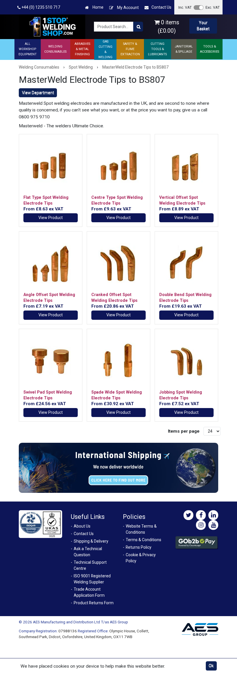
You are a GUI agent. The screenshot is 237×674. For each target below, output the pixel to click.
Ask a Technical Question (88, 551)
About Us (82, 526)
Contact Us (161, 7)
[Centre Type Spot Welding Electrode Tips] (118, 166)
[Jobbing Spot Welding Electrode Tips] (186, 360)
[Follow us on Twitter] (188, 515)
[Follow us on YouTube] (213, 525)
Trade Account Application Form (89, 592)
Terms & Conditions (143, 539)
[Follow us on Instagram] (201, 525)
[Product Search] (138, 27)
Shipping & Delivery (91, 541)
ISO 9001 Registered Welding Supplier (92, 579)
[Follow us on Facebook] (201, 515)
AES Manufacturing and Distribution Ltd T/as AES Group (80, 622)
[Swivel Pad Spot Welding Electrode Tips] (50, 360)
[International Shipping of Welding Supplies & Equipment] (118, 467)
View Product (50, 217)
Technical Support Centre (90, 565)
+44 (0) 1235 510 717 (40, 7)
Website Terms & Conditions (141, 529)
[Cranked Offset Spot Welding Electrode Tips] (118, 263)
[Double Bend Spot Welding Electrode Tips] (186, 263)
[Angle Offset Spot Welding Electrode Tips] (50, 263)
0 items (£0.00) (168, 26)
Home (97, 7)
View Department (38, 92)
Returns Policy (138, 547)
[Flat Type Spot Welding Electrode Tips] (50, 166)
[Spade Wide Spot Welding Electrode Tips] (118, 360)
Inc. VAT (185, 7)
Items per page (183, 431)
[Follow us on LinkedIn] (213, 515)
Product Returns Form (94, 602)
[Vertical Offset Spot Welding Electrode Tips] (186, 166)
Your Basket (203, 25)
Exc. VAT (212, 7)
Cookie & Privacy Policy (141, 557)
